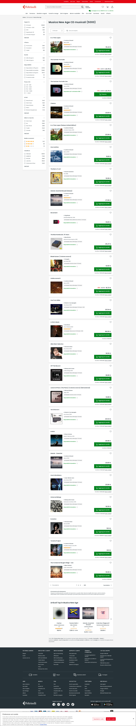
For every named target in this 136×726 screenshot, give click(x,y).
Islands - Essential (56, 453)
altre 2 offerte (108, 207)
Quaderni (87, 695)
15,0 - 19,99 (28, 89)
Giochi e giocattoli (73, 684)
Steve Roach (29, 100)
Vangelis (67, 259)
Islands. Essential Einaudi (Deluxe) (61, 191)
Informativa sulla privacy (91, 662)
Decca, (65, 42)
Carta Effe (40, 653)
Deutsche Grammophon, (69, 239)
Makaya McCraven (69, 368)
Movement (54, 213)
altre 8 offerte (108, 185)
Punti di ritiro (85, 1)
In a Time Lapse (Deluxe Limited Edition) (63, 125)
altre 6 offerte (108, 76)
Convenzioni (98, 1)
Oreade (28, 130)
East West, (66, 261)
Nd (27, 123)
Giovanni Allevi (68, 346)
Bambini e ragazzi (58, 695)
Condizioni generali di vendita (90, 655)
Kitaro (27, 107)
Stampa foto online (42, 669)
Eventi (91, 1)
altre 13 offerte (108, 273)
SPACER (28, 158)
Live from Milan (55, 300)
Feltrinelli (28, 153)
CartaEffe (66, 1)
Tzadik (28, 128)
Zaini (86, 688)
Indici (39, 666)
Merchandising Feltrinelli (106, 686)
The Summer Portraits (58, 60)
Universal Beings (56, 497)
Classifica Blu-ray (58, 690)
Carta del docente (42, 662)
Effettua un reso (73, 658)
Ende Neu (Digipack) (102, 623)
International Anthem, (69, 502)
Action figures (72, 695)
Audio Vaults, (67, 567)
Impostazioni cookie (99, 719)
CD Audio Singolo (30, 34)
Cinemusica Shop (30, 163)
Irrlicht (53, 431)
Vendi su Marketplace (59, 660)
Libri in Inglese (26, 688)
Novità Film (56, 686)
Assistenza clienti (109, 1)
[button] (82, 7)
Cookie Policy (43, 724)
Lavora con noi (26, 658)
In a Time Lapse (55, 38)
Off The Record (55, 366)
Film (55, 684)
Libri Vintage (25, 690)
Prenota (103, 94)
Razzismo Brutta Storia (105, 665)
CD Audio (28, 25)
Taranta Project (56, 541)
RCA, (65, 173)
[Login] (112, 7)
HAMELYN (28, 156)
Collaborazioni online (59, 662)
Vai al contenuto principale (29, 1)
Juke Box (28, 161)
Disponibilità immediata (32, 70)
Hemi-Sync (29, 103)
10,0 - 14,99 (29, 87)
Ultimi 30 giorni (30, 60)
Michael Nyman (69, 390)
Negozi (78, 1)
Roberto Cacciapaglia (70, 303)
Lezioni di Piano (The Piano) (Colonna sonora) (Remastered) (70, 388)
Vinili (39, 690)
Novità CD (40, 686)
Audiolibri (25, 695)
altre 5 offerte (108, 54)
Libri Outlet (25, 686)
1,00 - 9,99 (28, 85)
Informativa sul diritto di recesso (90, 659)
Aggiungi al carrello (104, 50)
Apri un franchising (58, 653)
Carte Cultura (41, 660)
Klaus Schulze (29, 105)
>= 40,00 (28, 93)
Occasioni (28, 48)
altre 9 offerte (108, 404)
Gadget (102, 690)
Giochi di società (73, 690)
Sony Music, (66, 305)
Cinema (53, 103)
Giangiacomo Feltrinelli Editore (105, 656)
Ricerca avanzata (87, 7)
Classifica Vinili (42, 695)
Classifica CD (41, 688)
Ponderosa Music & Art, (69, 545)
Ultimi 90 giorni (30, 58)
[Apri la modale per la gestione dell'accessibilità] (111, 711)
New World (29, 125)
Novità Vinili (41, 693)
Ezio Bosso (67, 324)
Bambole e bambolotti (74, 693)
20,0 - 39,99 (29, 91)
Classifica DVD (57, 688)
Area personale (72, 653)
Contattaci (71, 662)
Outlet (27, 50)
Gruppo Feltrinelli (104, 653)
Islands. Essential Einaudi (88, 624)
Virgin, (65, 392)
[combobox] (64, 7)
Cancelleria (87, 690)
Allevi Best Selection (57, 344)
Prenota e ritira (41, 655)
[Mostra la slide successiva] (111, 619)
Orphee (59, 623)
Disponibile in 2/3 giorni (32, 72)
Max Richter (68, 237)
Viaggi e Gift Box (104, 688)
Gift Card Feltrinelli (42, 658)
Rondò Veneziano (69, 171)
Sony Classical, (67, 327)
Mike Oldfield (68, 565)
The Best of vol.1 (56, 169)
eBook (24, 693)
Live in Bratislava (56, 475)
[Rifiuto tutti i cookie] (133, 718)
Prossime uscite (30, 77)
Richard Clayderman (31, 110)
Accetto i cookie (111, 719)
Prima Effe (56, 664)
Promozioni (29, 45)
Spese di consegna (74, 664)
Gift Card (72, 1)
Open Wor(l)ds (88, 693)
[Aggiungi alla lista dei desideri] (110, 37)
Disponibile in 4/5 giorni (32, 68)
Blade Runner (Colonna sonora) (61, 256)
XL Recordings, (67, 370)
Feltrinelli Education (104, 663)
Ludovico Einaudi (69, 40)
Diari (86, 686)
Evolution (53, 519)
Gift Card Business (58, 658)
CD (39, 684)
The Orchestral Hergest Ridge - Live (62, 563)
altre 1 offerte (108, 120)
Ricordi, (65, 523)
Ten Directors (55, 410)
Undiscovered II (55, 278)
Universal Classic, (68, 130)
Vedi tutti (26, 37)
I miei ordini (72, 655)
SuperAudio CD (30, 32)
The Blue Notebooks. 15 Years (60, 235)
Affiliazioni (56, 655)
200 (85, 585)
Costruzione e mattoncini (75, 686)
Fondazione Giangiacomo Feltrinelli (106, 660)
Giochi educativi (73, 688)
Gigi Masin (67, 215)
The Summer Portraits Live (59, 81)
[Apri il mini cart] (107, 7)
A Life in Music (55, 322)
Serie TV (55, 693)
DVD (27, 30)
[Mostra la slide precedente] (51, 619)
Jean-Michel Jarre (69, 478)
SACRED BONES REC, (68, 217)
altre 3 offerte (108, 141)
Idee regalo (103, 684)
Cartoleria (87, 684)
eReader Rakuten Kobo (105, 693)
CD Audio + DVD (30, 27)
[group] (90, 10)
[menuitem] (26, 13)
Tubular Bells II (73, 623)
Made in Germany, (68, 436)
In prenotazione (30, 75)
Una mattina (55, 147)
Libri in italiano (26, 684)
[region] (68, 719)
